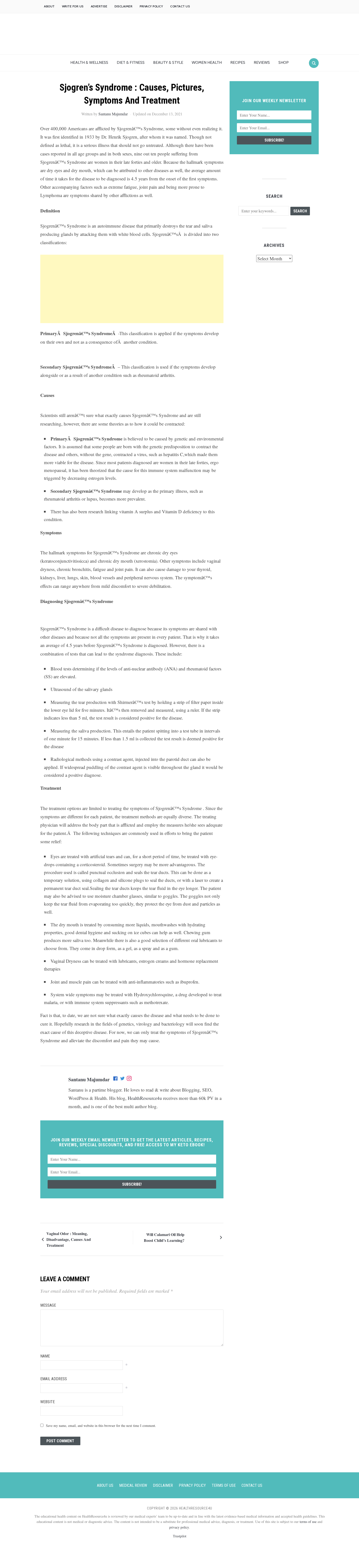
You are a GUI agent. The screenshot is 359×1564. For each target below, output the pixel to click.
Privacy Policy (151, 6)
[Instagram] (129, 1079)
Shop (283, 62)
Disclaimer (123, 6)
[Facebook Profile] (115, 1079)
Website (47, 1402)
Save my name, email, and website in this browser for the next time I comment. (101, 1425)
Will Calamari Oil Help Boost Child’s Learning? (164, 1237)
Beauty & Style (168, 62)
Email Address (53, 1379)
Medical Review (133, 1485)
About (49, 6)
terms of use (308, 1521)
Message (48, 1305)
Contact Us (180, 6)
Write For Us (73, 6)
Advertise (99, 6)
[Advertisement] (131, 289)
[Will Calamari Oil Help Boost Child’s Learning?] (201, 1237)
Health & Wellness (89, 62)
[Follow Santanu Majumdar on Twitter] (122, 1079)
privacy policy (179, 1527)
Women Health (207, 62)
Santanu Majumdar (113, 113)
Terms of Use (224, 1485)
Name (45, 1356)
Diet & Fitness (131, 62)
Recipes (237, 62)
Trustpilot (179, 1536)
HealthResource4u (145, 1098)
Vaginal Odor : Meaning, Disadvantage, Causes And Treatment (68, 1239)
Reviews (262, 62)
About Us (105, 1485)
